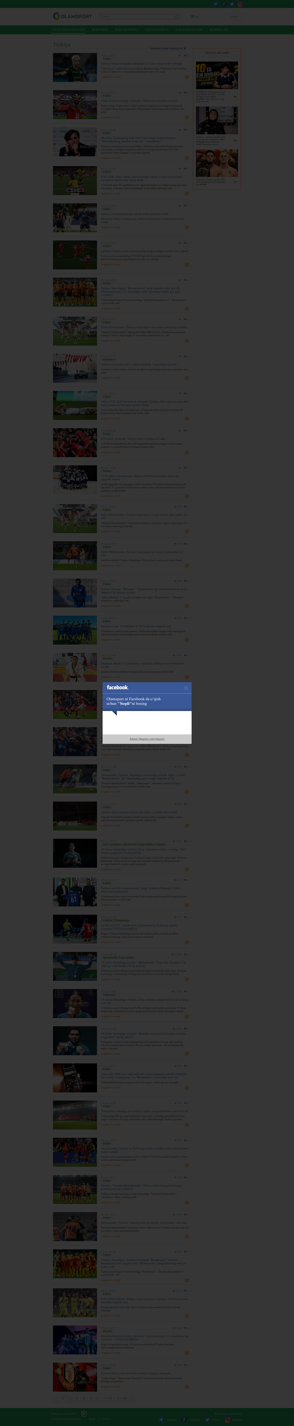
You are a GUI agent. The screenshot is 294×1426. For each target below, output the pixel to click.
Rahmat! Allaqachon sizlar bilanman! (147, 739)
